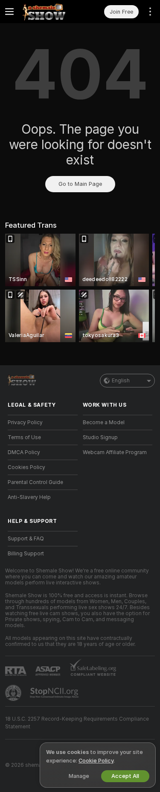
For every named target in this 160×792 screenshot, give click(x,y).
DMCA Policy (24, 452)
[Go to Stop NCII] (55, 693)
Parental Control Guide (35, 482)
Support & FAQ (26, 539)
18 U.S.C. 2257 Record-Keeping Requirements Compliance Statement (77, 723)
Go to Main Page (80, 184)
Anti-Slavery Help (29, 497)
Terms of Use (24, 437)
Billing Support (26, 554)
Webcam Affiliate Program (115, 452)
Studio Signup (100, 437)
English (121, 381)
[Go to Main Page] (49, 12)
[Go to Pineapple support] (14, 693)
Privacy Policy (25, 422)
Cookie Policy (96, 760)
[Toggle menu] (9, 11)
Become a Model (104, 422)
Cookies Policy (26, 467)
